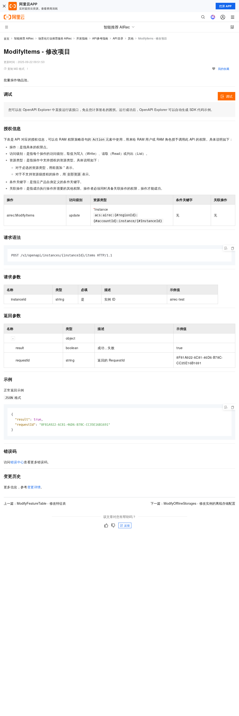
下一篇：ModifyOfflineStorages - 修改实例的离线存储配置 (193, 503)
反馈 (127, 525)
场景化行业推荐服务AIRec (55, 38)
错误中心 (17, 462)
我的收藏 (223, 69)
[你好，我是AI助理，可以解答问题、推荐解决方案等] (213, 17)
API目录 (118, 38)
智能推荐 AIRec (24, 38)
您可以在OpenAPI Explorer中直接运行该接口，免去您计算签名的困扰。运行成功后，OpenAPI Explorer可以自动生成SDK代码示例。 (111, 109)
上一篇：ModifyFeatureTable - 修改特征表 (35, 503)
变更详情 (34, 487)
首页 (6, 38)
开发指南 (82, 38)
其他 (131, 38)
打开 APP (225, 6)
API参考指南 (100, 38)
